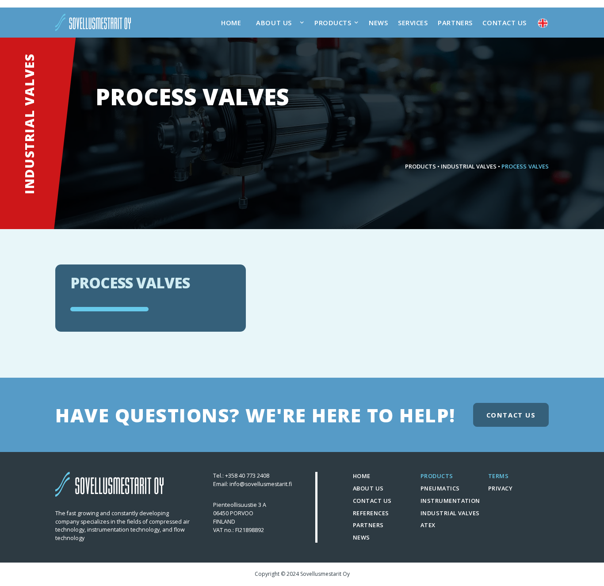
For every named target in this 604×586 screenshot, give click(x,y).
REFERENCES (371, 513)
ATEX (428, 525)
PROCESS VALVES (525, 166)
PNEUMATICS (440, 488)
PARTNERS (455, 22)
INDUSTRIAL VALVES (469, 166)
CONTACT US (504, 22)
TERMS (498, 476)
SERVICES (413, 22)
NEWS (378, 22)
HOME (231, 22)
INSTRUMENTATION (450, 501)
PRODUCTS (420, 166)
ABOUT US (368, 488)
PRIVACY (500, 488)
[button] (278, 23)
